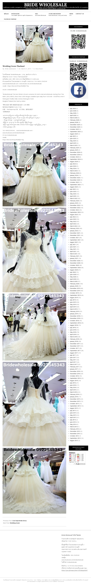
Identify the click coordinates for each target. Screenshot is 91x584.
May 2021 (73, 249)
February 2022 (74, 228)
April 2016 (73, 390)
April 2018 (73, 334)
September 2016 (75, 378)
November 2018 (75, 318)
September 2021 (75, 240)
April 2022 (73, 224)
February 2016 (74, 394)
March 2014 (73, 426)
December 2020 (75, 260)
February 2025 (74, 148)
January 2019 (74, 314)
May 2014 (73, 424)
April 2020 (73, 279)
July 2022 (73, 217)
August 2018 (74, 325)
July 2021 (73, 244)
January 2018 (74, 341)
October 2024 (74, 157)
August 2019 (74, 297)
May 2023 (73, 194)
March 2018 (73, 337)
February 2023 (74, 201)
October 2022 (74, 210)
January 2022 (74, 231)
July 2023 (73, 189)
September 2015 (75, 406)
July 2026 (73, 108)
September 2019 (75, 295)
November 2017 (75, 346)
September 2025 (75, 131)
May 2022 (73, 221)
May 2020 (73, 277)
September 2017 (75, 350)
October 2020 (74, 265)
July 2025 (73, 136)
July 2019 (73, 300)
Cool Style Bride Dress (19, 520)
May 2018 (73, 332)
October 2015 (74, 403)
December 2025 (75, 124)
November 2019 (75, 290)
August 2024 (74, 161)
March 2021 (73, 254)
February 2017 (74, 367)
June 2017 (73, 357)
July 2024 (73, 164)
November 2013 (75, 433)
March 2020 (73, 281)
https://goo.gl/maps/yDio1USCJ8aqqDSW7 (75, 570)
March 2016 (73, 392)
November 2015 (75, 401)
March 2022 (73, 226)
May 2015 (73, 415)
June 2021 (73, 247)
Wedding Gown (15, 523)
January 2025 (74, 150)
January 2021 (74, 258)
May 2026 (73, 113)
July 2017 (73, 355)
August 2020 (74, 270)
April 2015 (73, 417)
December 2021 (75, 233)
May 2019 (73, 304)
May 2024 (73, 168)
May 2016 (73, 387)
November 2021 (75, 235)
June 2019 (73, 302)
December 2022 (75, 205)
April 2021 (73, 251)
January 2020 (74, 286)
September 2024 (75, 159)
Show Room (39, 69)
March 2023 (73, 198)
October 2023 (74, 182)
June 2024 (73, 166)
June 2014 (73, 422)
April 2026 (73, 115)
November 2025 (75, 127)
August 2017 (74, 353)
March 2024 (73, 171)
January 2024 (74, 175)
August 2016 (74, 380)
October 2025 (74, 129)
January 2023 (74, 203)
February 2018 (74, 339)
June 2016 (73, 385)
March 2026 (73, 118)
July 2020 (73, 272)
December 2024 (75, 152)
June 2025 (73, 138)
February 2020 (74, 284)
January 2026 (74, 122)
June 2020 (73, 274)
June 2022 (73, 219)
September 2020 (75, 267)
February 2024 (74, 173)
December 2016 (75, 371)
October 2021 (74, 237)
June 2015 (73, 413)
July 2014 (73, 420)
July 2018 (73, 327)
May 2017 (73, 360)
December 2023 (75, 177)
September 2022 (75, 212)
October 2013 (74, 436)
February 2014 (74, 429)
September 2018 (75, 323)
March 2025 (73, 145)
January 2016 (74, 397)
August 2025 (74, 134)
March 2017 (73, 364)
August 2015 (74, 408)
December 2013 (75, 431)
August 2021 (74, 242)
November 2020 (75, 263)
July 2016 (73, 383)
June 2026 (73, 111)
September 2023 (75, 184)
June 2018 (73, 330)
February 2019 (74, 311)
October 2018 (74, 320)
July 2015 (73, 410)
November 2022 (75, 207)
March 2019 (73, 309)
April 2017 (73, 362)
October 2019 (74, 293)
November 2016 (75, 373)
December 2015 (75, 399)
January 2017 (74, 369)
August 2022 (74, 214)
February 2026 (74, 120)
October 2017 (74, 348)
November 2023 (75, 180)
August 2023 (74, 187)
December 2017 (75, 343)
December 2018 (75, 316)
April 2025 (73, 143)
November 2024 (75, 154)
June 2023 (73, 191)
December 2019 (75, 288)
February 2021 (74, 256)
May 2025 (73, 141)
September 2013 (75, 438)
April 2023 (73, 196)
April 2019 (73, 307)
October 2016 (74, 376)
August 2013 (74, 440)
